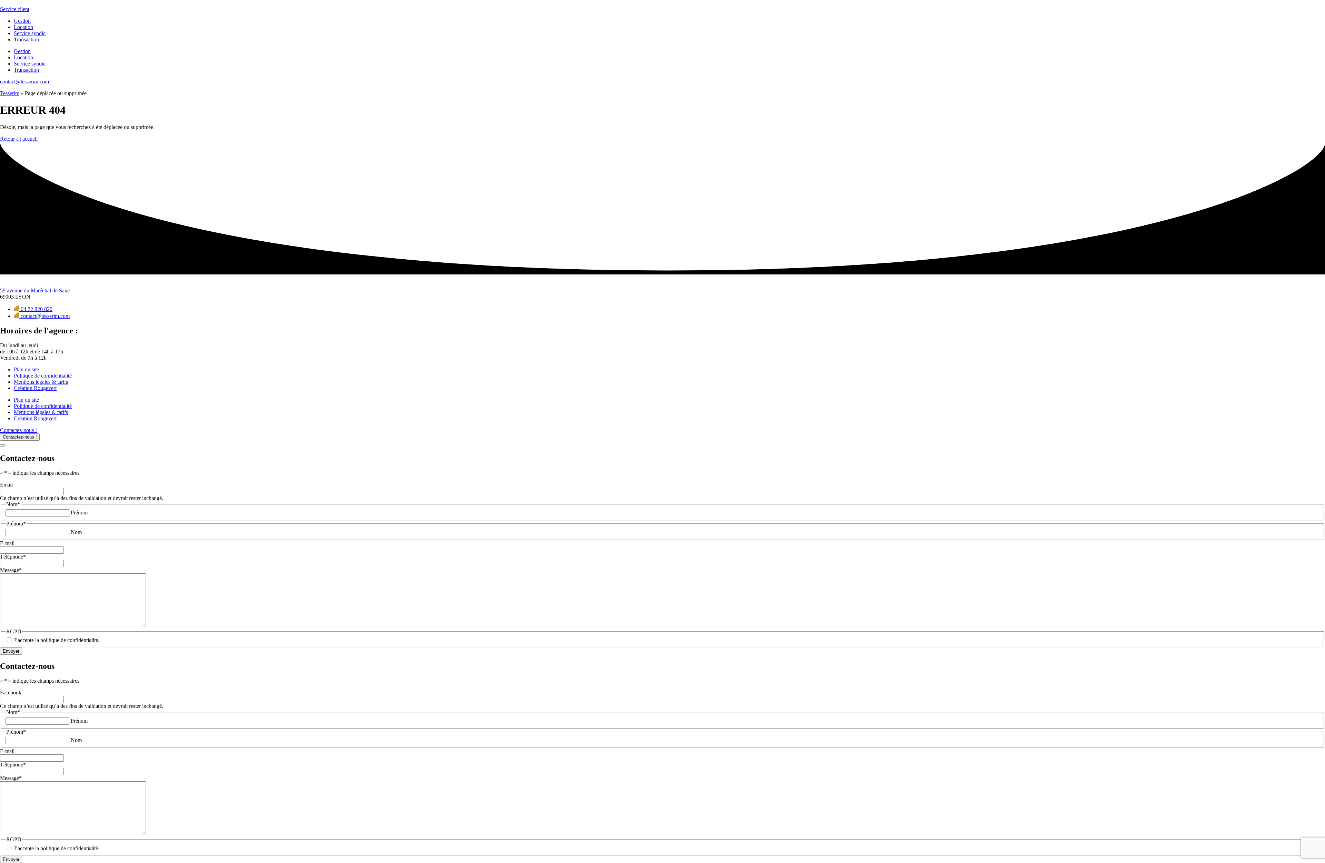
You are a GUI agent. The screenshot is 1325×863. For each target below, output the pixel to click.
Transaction (26, 39)
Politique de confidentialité (43, 376)
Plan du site (26, 369)
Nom (76, 532)
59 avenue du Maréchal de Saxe (35, 290)
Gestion (22, 21)
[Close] (3, 445)
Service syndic (30, 33)
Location (23, 27)
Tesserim (9, 93)
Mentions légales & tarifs (41, 382)
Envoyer (11, 651)
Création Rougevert (35, 388)
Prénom (79, 512)
